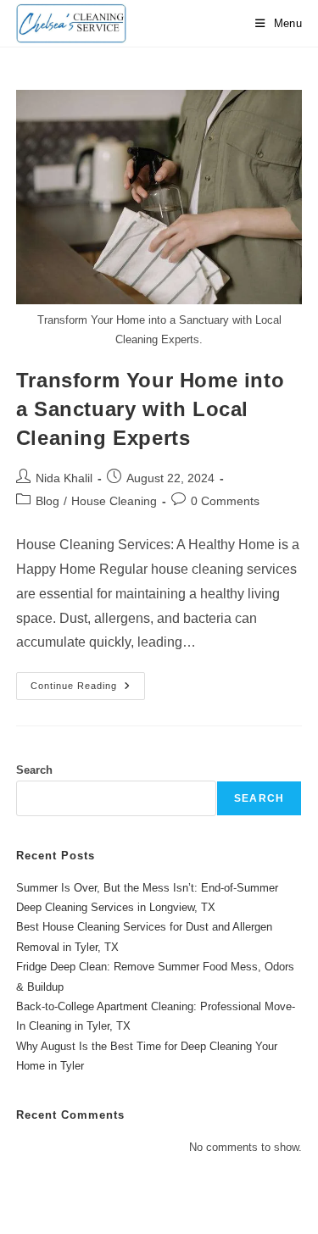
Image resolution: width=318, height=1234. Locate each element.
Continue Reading (88, 690)
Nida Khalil (64, 478)
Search (34, 770)
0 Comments (225, 501)
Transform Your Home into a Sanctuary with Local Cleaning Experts (150, 408)
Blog (47, 501)
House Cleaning (114, 501)
